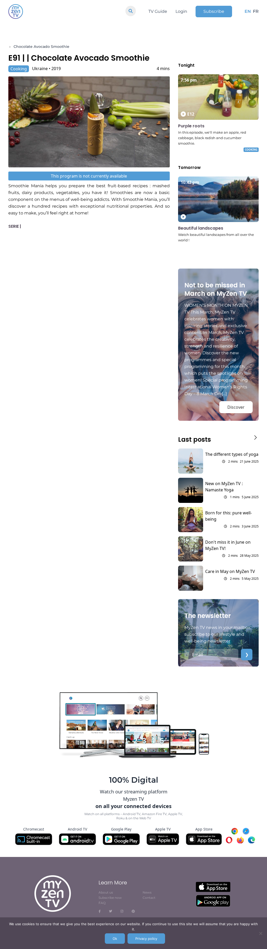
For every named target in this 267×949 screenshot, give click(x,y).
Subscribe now (110, 898)
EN (248, 11)
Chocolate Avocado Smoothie (41, 46)
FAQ (102, 903)
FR (256, 11)
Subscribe (213, 11)
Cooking (18, 69)
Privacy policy (146, 938)
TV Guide (157, 11)
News (147, 892)
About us (106, 892)
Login (181, 11)
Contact (149, 898)
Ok (115, 938)
